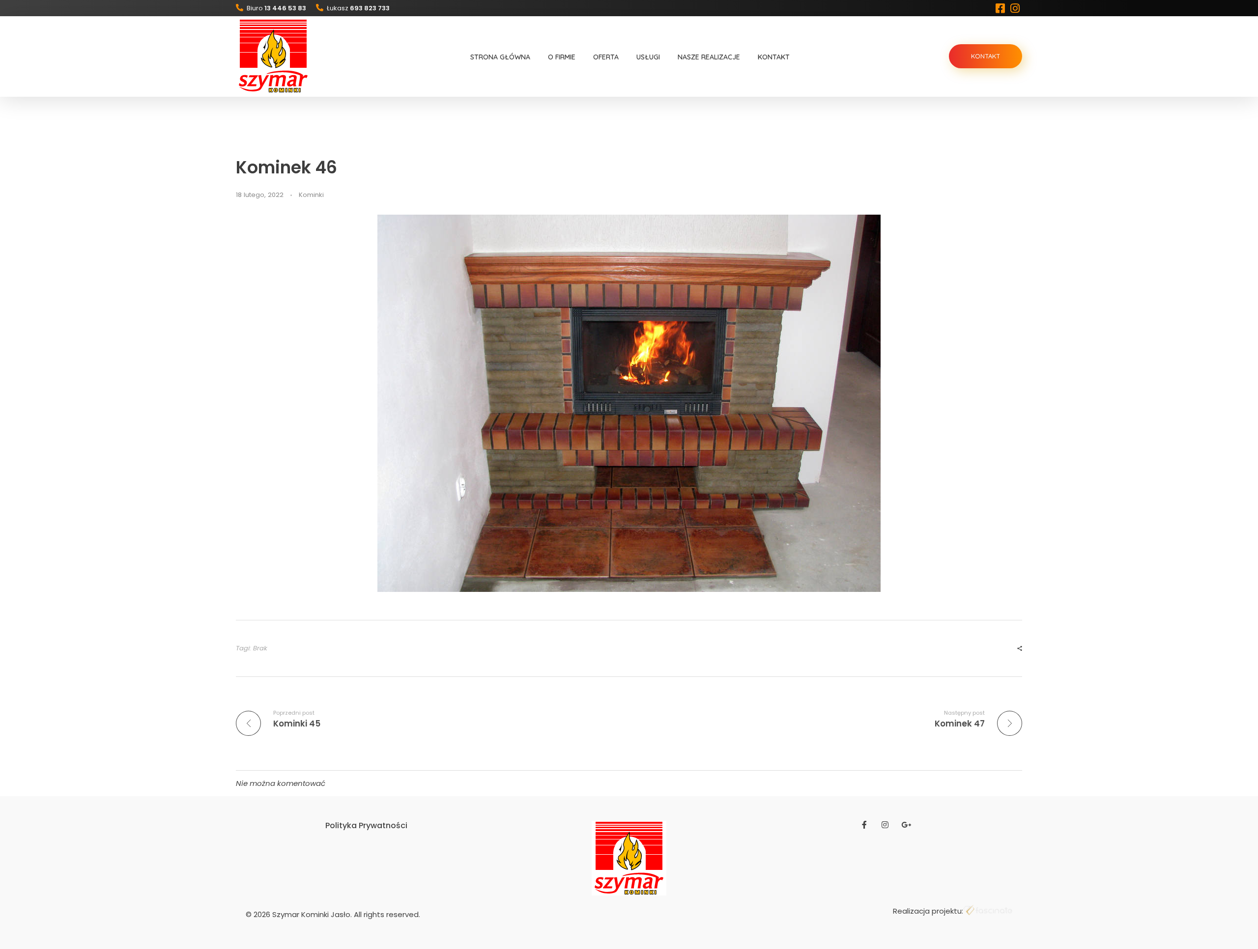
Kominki (311, 194)
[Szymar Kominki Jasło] (273, 56)
